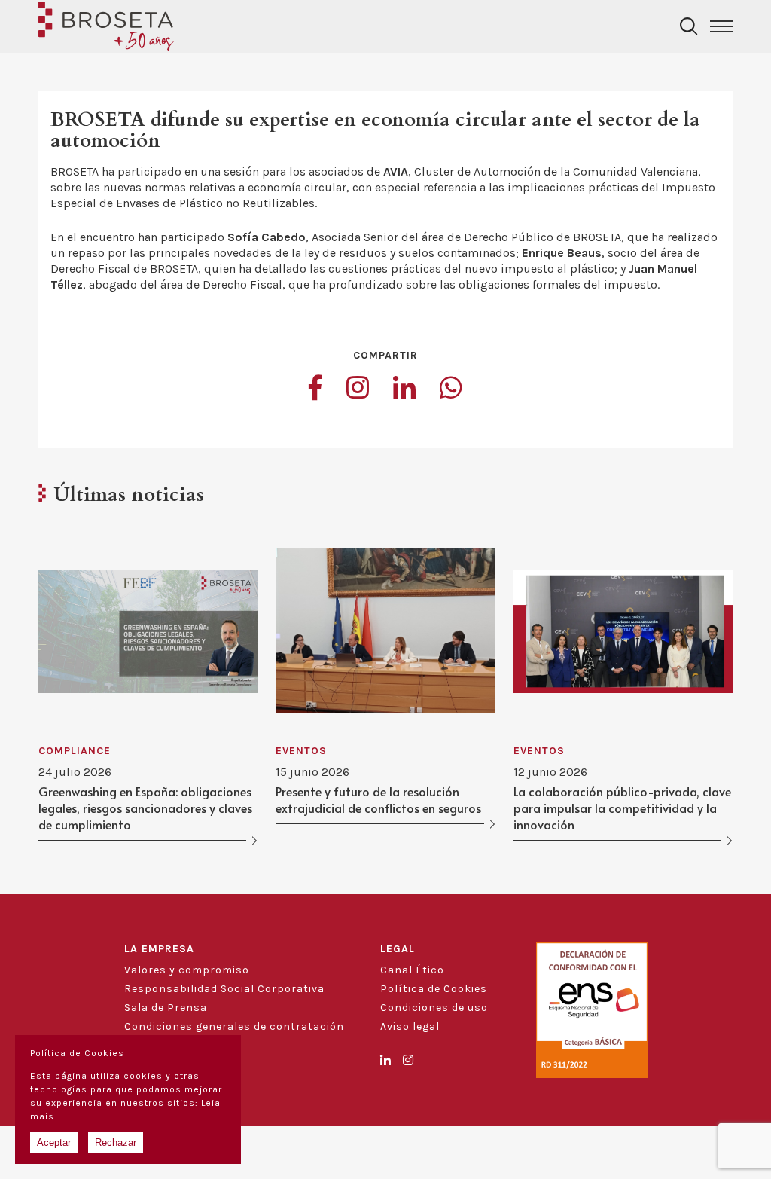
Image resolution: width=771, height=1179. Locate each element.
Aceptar (54, 1142)
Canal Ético (412, 970)
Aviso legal (410, 1026)
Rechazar (115, 1142)
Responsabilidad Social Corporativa (224, 988)
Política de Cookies (433, 988)
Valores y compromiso (186, 970)
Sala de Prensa (165, 1007)
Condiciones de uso (434, 1007)
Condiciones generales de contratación (234, 1026)
